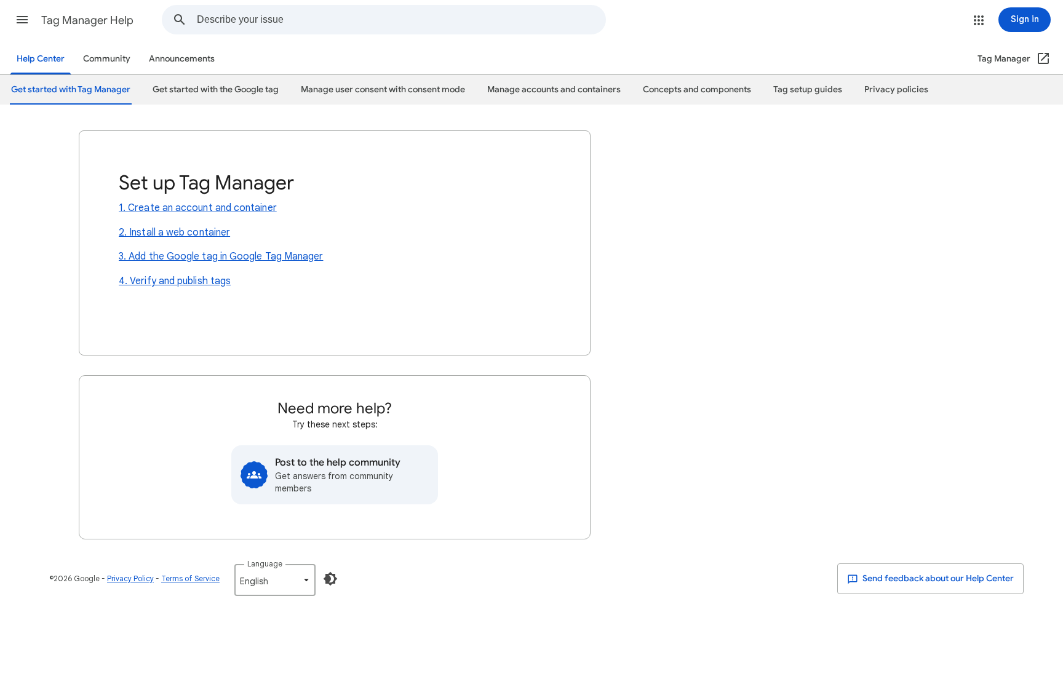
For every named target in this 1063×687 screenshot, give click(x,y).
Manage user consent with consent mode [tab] (383, 89)
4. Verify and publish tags (175, 281)
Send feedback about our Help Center (937, 578)
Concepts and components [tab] (697, 89)
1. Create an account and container (198, 208)
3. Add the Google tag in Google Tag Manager (221, 256)
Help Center (41, 59)
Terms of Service (190, 578)
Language (264, 563)
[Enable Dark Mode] (330, 579)
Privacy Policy (130, 578)
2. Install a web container (174, 232)
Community (106, 59)
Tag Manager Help (87, 20)
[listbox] (275, 580)
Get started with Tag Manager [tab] (70, 89)
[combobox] (401, 20)
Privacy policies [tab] (896, 89)
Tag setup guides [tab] (807, 89)
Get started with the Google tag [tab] (216, 89)
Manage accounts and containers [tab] (554, 89)
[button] (22, 19)
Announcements (182, 59)
